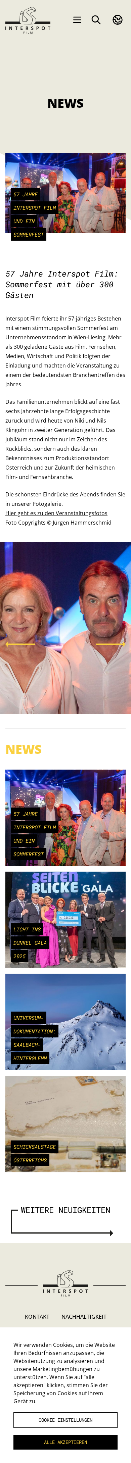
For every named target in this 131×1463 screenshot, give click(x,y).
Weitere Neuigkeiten (65, 1210)
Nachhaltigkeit (83, 1316)
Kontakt (37, 1316)
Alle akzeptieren (65, 1442)
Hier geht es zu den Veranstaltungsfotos (56, 513)
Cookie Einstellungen (65, 1420)
